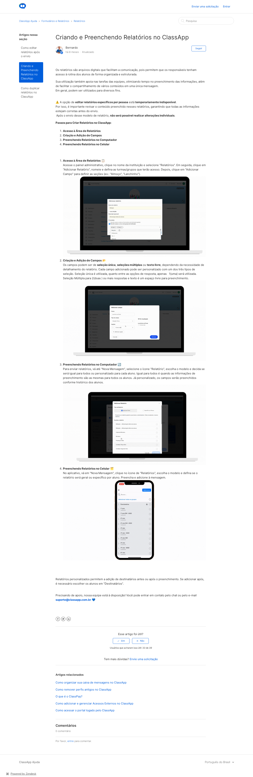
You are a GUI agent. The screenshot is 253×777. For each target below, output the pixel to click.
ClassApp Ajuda (28, 20)
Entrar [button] (226, 6)
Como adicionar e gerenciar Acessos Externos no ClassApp (94, 703)
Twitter (63, 619)
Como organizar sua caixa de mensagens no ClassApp (91, 682)
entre (70, 741)
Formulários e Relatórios (55, 20)
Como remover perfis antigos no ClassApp (83, 689)
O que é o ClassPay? (69, 696)
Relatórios (79, 20)
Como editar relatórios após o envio (30, 52)
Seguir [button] (198, 48)
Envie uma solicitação (144, 659)
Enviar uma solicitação (205, 6)
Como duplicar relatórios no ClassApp (30, 92)
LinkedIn (68, 619)
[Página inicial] (22, 8)
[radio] (121, 641)
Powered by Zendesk (23, 773)
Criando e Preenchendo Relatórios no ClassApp (29, 72)
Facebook (58, 619)
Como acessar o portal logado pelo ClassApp (85, 710)
